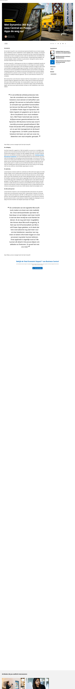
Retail (52, 69)
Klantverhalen (53, 74)
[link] (37, 268)
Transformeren (8, 19)
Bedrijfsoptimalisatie (10, 21)
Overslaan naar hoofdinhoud (4, 0)
